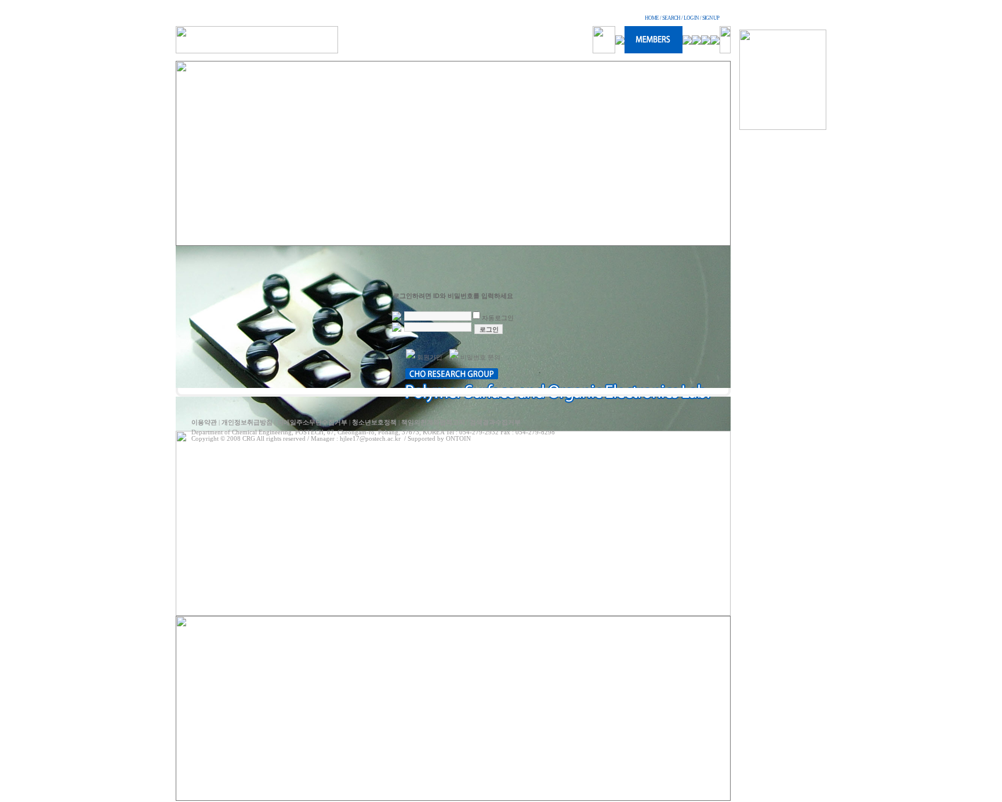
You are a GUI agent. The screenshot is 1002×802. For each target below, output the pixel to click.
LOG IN (691, 18)
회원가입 (429, 357)
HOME (652, 18)
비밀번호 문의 (480, 357)
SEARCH (671, 18)
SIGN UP (710, 18)
